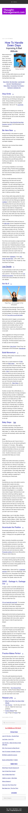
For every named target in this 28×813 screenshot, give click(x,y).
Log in (20, 809)
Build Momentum (16, 84)
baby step (6, 223)
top (13, 94)
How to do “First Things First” (9, 785)
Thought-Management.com (14, 11)
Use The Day (8, 705)
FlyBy (21, 361)
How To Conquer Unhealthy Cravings (11, 751)
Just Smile (20, 105)
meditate (4, 202)
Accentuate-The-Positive (17, 86)
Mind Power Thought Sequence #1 (10, 768)
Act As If (9, 124)
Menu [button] (15, 2)
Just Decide (6, 266)
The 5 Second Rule (16, 688)
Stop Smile (13, 346)
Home (15, 713)
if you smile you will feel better (15, 315)
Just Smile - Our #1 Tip (8, 739)
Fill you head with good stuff (9, 602)
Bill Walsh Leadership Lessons (9, 755)
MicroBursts (22, 348)
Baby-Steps (7, 86)
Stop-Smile (6, 82)
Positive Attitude (9, 711)
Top (6, 713)
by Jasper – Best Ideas (9, 778)
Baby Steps (11, 363)
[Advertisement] (14, 26)
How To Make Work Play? (8, 774)
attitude (11, 717)
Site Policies (15, 809)
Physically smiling (7, 552)
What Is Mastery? (6, 781)
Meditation (13, 256)
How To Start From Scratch (9, 771)
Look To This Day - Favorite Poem (10, 736)
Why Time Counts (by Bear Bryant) (10, 748)
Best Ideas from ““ (10, 788)
